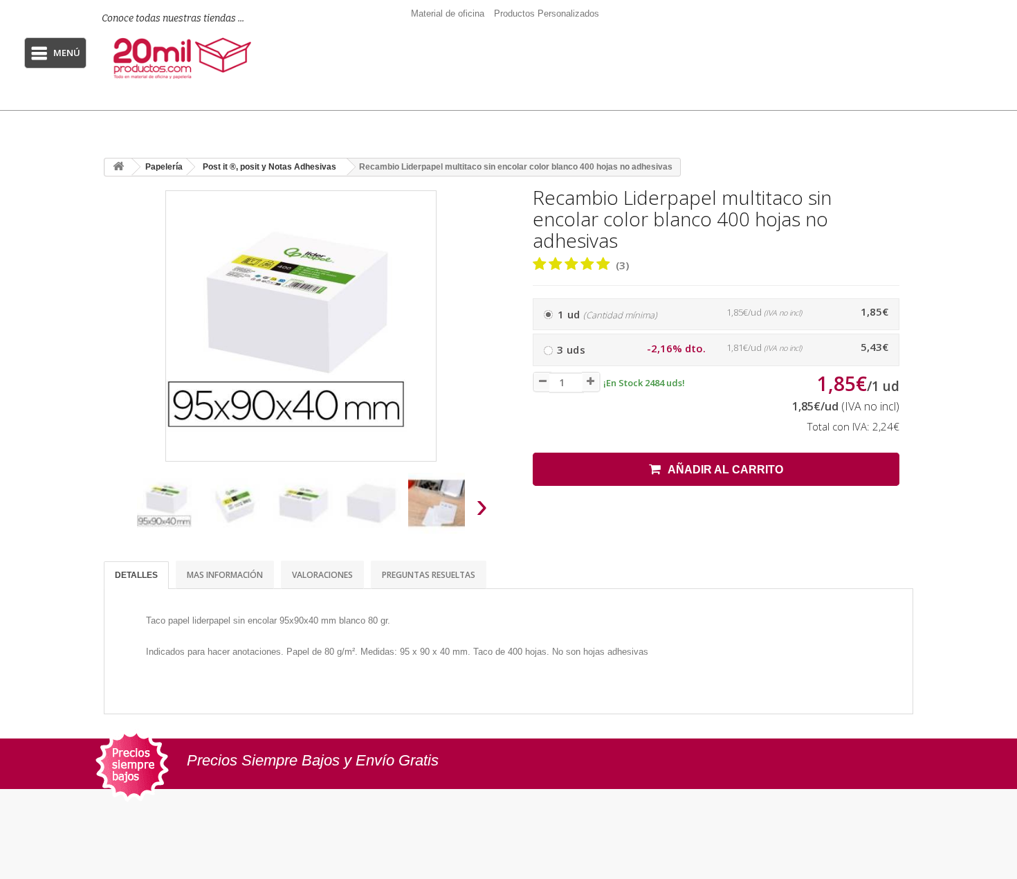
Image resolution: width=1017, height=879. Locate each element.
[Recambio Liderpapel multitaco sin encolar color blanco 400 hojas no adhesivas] (167, 503)
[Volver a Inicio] (118, 167)
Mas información (225, 575)
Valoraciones (322, 575)
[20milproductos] (184, 58)
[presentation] (120, 509)
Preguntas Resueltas (428, 575)
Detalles (136, 575)
